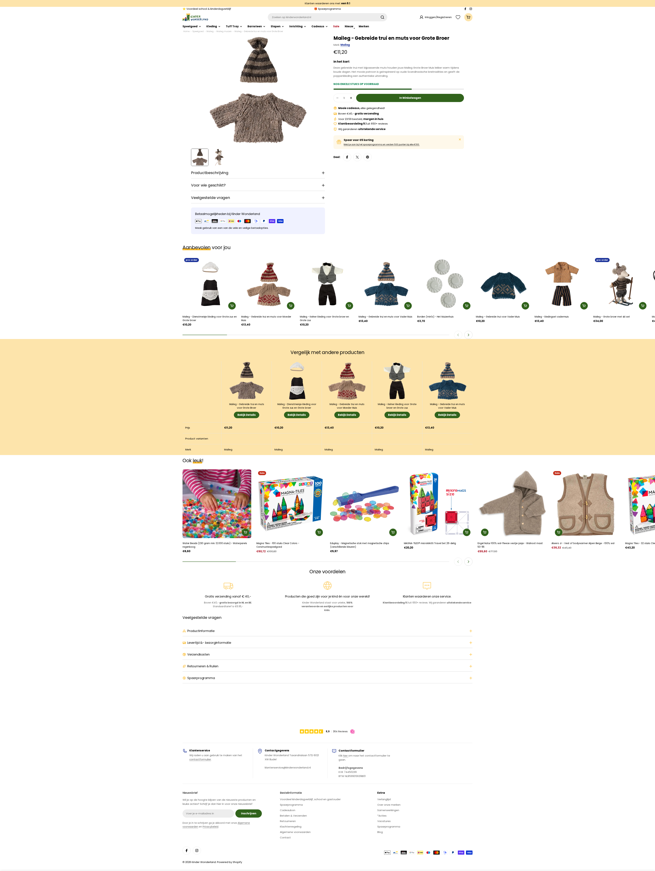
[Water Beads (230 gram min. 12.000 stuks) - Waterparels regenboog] (217, 503)
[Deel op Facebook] (347, 157)
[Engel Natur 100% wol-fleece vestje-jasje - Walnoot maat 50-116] (512, 503)
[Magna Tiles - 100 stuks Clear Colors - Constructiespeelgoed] (290, 503)
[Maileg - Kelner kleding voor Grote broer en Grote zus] (327, 284)
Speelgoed (198, 31)
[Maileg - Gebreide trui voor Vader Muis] (503, 284)
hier (345, 755)
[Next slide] (468, 335)
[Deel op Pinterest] (367, 157)
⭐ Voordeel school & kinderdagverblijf (207, 9)
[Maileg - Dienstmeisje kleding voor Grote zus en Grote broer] (210, 284)
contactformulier (200, 759)
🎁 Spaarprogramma (327, 9)
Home (186, 31)
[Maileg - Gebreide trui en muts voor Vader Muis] (386, 284)
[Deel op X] (357, 157)
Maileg (210, 31)
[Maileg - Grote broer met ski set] (621, 284)
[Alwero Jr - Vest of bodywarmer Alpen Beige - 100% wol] (585, 503)
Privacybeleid (210, 826)
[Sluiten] (460, 139)
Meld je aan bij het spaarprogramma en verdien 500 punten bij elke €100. (382, 144)
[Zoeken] (382, 17)
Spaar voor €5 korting (359, 140)
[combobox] (327, 17)
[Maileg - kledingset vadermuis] (562, 284)
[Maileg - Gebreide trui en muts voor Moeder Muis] (268, 284)
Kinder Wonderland (204, 862)
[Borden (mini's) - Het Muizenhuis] (444, 284)
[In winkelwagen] (232, 305)
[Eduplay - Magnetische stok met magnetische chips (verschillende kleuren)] (364, 503)
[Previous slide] (458, 335)
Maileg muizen (224, 31)
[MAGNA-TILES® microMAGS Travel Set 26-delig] (438, 503)
